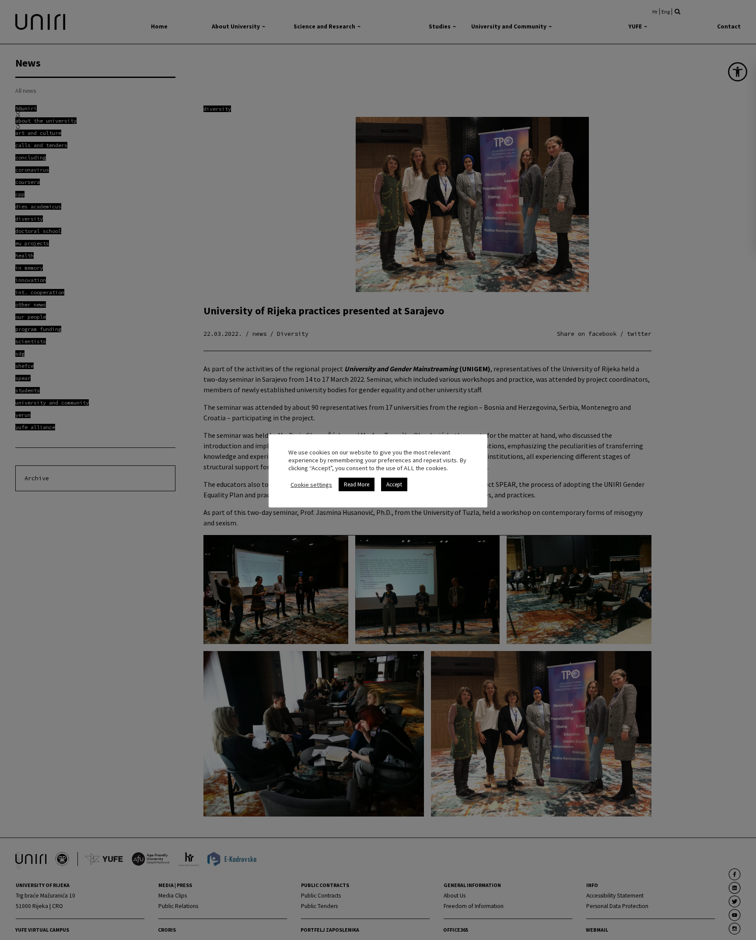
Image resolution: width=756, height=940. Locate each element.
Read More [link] (356, 484)
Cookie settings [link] (311, 485)
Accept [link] (394, 484)
